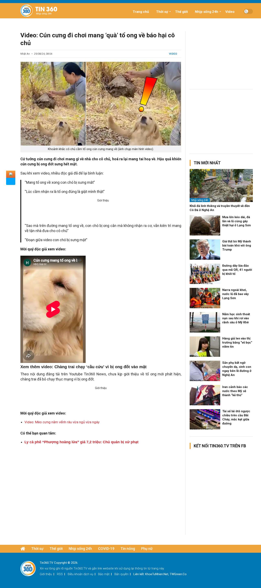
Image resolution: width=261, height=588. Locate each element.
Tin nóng (128, 548)
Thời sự (162, 12)
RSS (60, 574)
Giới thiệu (46, 574)
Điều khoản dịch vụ (80, 574)
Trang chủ (141, 12)
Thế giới (181, 12)
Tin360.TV (80, 568)
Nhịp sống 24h (206, 12)
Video (229, 12)
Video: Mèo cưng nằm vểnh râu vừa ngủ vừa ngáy (62, 422)
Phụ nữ (147, 548)
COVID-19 (106, 548)
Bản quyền (121, 574)
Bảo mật (103, 574)
